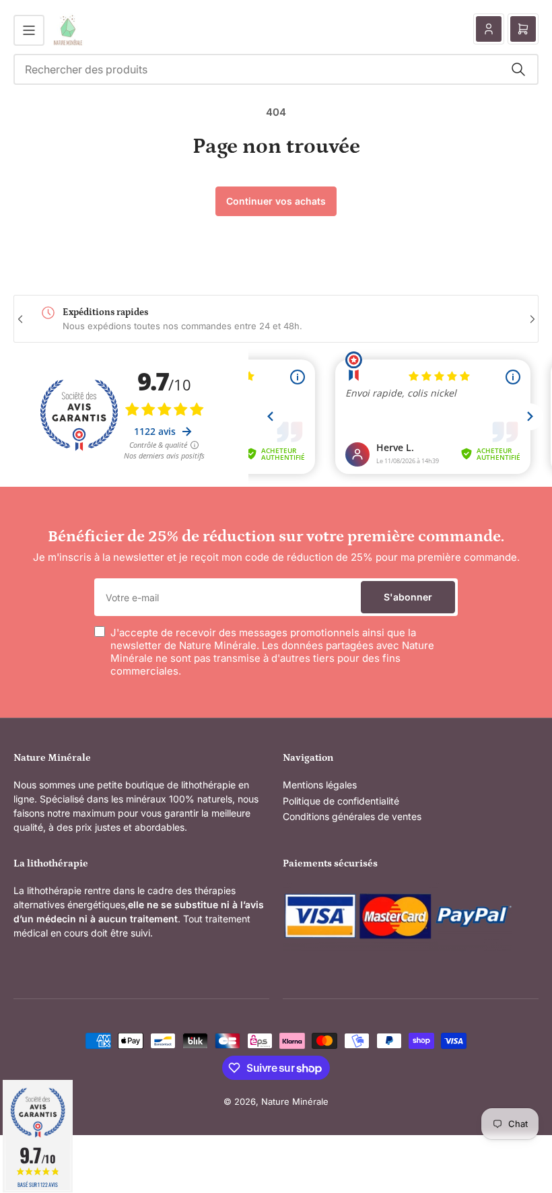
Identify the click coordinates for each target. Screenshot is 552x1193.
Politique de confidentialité (341, 801)
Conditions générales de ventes (352, 816)
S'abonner (408, 597)
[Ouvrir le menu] (28, 30)
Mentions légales (320, 784)
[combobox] (276, 69)
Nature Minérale (295, 1101)
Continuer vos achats (276, 201)
